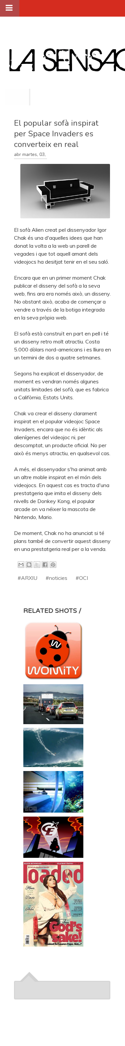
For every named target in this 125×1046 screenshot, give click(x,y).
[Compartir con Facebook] (45, 564)
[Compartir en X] (37, 564)
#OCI (82, 578)
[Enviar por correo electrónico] (21, 564)
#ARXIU (27, 578)
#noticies (56, 578)
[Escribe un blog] (29, 564)
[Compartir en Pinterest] (53, 564)
